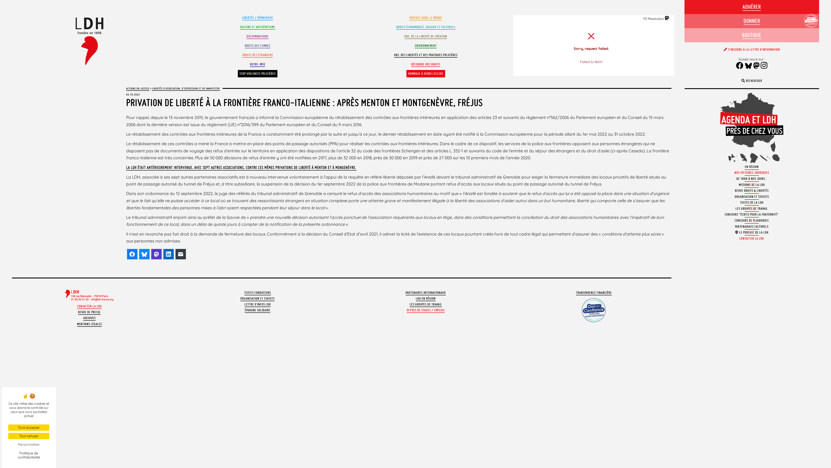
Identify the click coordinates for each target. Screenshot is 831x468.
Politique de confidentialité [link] (29, 455)
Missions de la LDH (752, 185)
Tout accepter (29, 427)
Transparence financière (594, 293)
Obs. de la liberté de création (425, 36)
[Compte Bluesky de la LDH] (748, 66)
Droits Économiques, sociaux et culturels (425, 27)
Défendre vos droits (425, 64)
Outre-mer (257, 64)
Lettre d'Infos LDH (258, 304)
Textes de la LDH (751, 203)
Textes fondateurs (257, 293)
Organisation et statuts (257, 299)
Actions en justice (137, 88)
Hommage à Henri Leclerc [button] (425, 74)
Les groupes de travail (426, 304)
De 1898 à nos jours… (751, 179)
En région (752, 167)
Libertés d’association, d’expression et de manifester (186, 88)
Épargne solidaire (257, 310)
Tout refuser (29, 436)
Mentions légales (89, 324)
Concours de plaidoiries (752, 221)
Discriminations (257, 36)
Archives (89, 318)
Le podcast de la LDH (753, 232)
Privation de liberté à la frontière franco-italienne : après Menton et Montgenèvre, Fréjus (304, 103)
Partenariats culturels (751, 227)
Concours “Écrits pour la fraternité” (752, 214)
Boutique (751, 35)
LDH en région (426, 299)
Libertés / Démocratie (257, 18)
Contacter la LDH (89, 306)
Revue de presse (89, 312)
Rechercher (753, 81)
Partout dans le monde (425, 18)
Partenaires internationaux (426, 293)
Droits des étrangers (257, 55)
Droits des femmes (257, 46)
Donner (752, 21)
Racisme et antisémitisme (257, 27)
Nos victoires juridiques (751, 173)
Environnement (426, 46)
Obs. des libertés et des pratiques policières (425, 55)
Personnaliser (29, 444)
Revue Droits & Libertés (752, 191)
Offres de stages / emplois (426, 310)
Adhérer (751, 6)
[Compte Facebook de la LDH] (740, 66)
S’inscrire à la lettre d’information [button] (753, 50)
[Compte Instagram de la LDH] (764, 66)
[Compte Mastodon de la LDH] (667, 18)
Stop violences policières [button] (258, 74)
